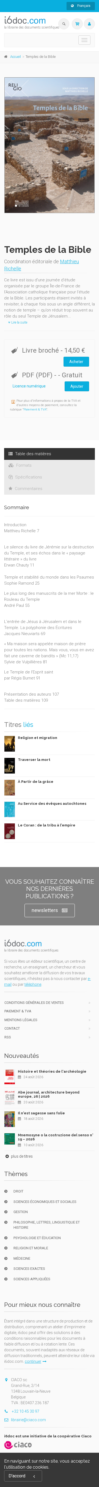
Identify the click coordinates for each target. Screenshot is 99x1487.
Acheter (76, 361)
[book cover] (50, 145)
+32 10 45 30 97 (25, 1411)
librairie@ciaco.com (28, 1420)
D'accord (17, 1475)
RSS (7, 1037)
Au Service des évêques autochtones (52, 803)
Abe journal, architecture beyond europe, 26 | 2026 (48, 1094)
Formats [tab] (23, 465)
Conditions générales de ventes (34, 1003)
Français (83, 6)
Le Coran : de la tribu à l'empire (46, 825)
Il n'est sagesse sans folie (41, 1113)
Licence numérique (29, 386)
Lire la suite (18, 322)
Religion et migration (37, 738)
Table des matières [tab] (32, 453)
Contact (12, 1028)
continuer (33, 1361)
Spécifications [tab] (28, 477)
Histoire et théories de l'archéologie (52, 1071)
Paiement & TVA (35, 409)
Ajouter (76, 386)
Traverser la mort (34, 760)
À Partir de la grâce (35, 782)
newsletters (45, 910)
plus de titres (21, 1156)
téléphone (32, 984)
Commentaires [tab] (28, 488)
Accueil (15, 57)
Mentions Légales (20, 1020)
